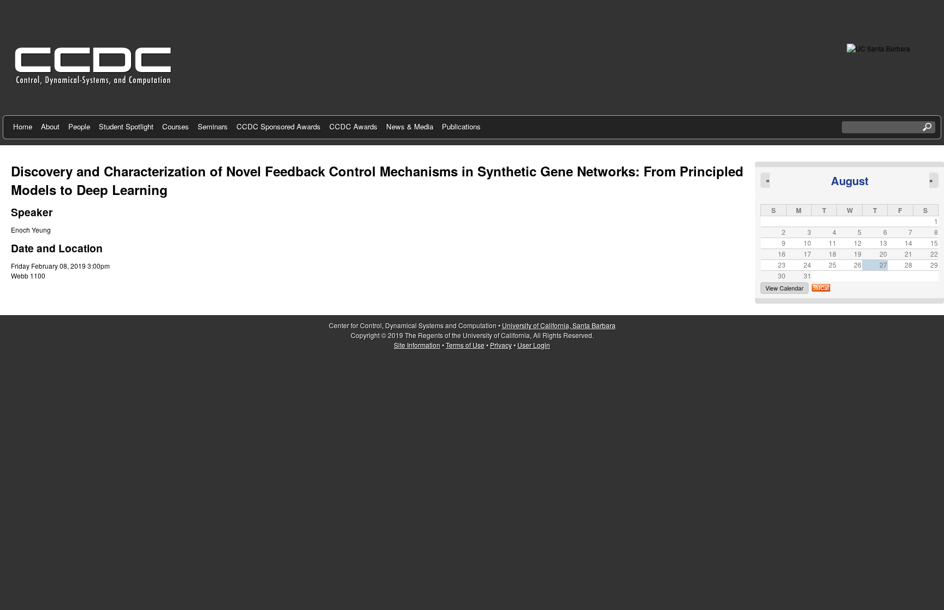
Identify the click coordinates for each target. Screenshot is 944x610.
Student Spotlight (126, 126)
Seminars (213, 126)
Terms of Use (465, 345)
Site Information (417, 345)
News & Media (409, 126)
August (850, 180)
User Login (533, 345)
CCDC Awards (353, 126)
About (50, 126)
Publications (461, 126)
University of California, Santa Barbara (559, 325)
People (79, 126)
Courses (175, 126)
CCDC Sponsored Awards (279, 126)
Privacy (501, 345)
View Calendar (784, 288)
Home (22, 126)
